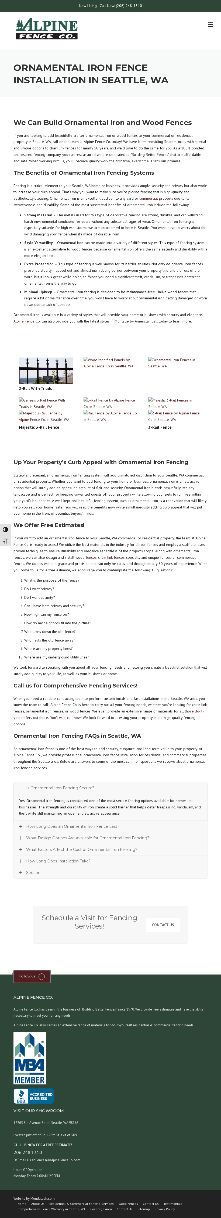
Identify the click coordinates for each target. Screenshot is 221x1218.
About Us (37, 1203)
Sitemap (143, 1209)
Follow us (27, 976)
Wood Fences (128, 1203)
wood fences (85, 557)
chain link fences (111, 557)
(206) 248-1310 (129, 5)
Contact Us (163, 924)
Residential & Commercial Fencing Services (81, 1203)
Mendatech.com (42, 1198)
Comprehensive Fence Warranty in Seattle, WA (51, 1209)
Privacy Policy (165, 1209)
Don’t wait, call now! (66, 717)
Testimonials (173, 1203)
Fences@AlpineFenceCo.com (57, 1160)
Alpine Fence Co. (26, 321)
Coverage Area (101, 1209)
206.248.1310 (27, 1152)
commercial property (156, 198)
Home (22, 1203)
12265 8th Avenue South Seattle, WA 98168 (45, 1122)
